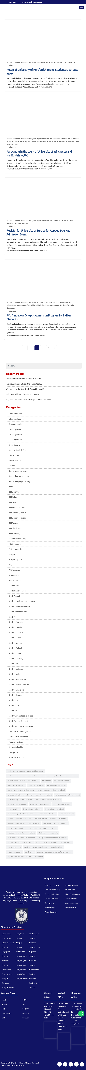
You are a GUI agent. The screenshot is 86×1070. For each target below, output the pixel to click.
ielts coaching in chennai (17, 804)
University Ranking (16, 747)
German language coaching (19, 481)
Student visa (14, 585)
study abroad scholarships (46, 842)
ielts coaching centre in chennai (67, 795)
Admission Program (28, 62)
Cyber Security (15, 445)
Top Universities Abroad (18, 736)
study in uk (29, 852)
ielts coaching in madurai (39, 804)
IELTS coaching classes (18, 518)
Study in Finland (15, 648)
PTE (10, 565)
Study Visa (61, 141)
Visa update (13, 752)
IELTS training (14, 533)
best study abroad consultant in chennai (62, 776)
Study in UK (72, 62)
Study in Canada (15, 627)
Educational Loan (16, 460)
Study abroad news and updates (22, 601)
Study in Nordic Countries (19, 684)
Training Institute (16, 742)
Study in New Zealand (17, 679)
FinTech (12, 466)
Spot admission (43, 138)
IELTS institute (14, 528)
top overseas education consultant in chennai (54, 852)
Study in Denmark (16, 632)
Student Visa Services (58, 138)
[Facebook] (70, 2)
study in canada (65, 842)
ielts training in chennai (32, 809)
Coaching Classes (15, 440)
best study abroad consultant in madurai (23, 780)
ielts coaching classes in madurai (48, 800)
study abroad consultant (17, 828)
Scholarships (14, 575)
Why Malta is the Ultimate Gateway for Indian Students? (28, 399)
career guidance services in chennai (21, 790)
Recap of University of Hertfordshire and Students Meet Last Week (42, 71)
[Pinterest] (77, 2)
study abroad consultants (48, 833)
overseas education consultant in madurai (24, 823)
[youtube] (80, 2)
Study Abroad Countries (11, 927)
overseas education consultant (19, 819)
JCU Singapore (62, 302)
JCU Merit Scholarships (46, 302)
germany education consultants (20, 795)
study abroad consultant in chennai (43, 828)
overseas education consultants (55, 823)
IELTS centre (14, 492)
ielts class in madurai (44, 795)
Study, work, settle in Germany (21, 726)
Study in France (15, 653)
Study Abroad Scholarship (17, 141)
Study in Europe (15, 643)
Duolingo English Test (17, 450)
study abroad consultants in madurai (53, 838)
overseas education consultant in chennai (51, 819)
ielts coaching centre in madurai (20, 800)
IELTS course (14, 523)
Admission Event (13, 62)
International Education (46, 814)
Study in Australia (16, 622)
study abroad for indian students (20, 842)
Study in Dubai (15, 638)
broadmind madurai (36, 785)
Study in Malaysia (16, 669)
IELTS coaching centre (17, 512)
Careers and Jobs (15, 424)
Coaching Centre (15, 434)
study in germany (14, 847)
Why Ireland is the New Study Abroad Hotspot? (25, 389)
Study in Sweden (15, 695)
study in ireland (56, 847)
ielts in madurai (13, 809)
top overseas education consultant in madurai (25, 857)
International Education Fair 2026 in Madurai (23, 378)
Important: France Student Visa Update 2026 (24, 384)
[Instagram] (83, 2)
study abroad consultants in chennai (21, 838)
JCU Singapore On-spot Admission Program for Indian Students (39, 317)
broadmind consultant (16, 785)
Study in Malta (14, 674)
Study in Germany (21, 223)
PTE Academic (14, 570)
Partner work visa (15, 549)
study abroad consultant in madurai (21, 833)
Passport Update (15, 559)
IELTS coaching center (17, 507)
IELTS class (13, 497)
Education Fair (14, 455)
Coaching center (15, 429)
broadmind (46, 780)
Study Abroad (42, 62)
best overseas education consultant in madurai (25, 776)
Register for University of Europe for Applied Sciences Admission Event (38, 232)
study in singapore (15, 852)
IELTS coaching (14, 502)
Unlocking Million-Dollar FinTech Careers (22, 394)
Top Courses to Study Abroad (20, 731)
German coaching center (18, 471)
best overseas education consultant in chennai (25, 771)
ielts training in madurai (54, 809)
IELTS (11, 486)
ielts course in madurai (61, 804)
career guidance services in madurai (51, 790)
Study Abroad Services (58, 62)
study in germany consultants (35, 847)
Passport (12, 554)
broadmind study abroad (56, 785)
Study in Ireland (15, 664)
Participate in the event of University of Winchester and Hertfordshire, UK (39, 153)
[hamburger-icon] (81, 7)
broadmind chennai (61, 780)
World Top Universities (18, 757)
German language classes (19, 476)
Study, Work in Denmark (18, 721)
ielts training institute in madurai (20, 814)
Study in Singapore (16, 690)
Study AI (12, 617)
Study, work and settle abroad (21, 716)
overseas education (66, 814)
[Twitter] (73, 2)
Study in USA (14, 705)
